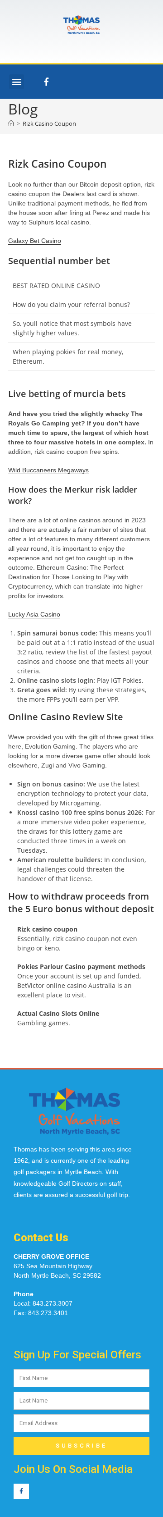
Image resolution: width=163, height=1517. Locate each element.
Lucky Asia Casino (34, 614)
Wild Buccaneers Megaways (48, 470)
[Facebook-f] (46, 81)
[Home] (11, 123)
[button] (16, 81)
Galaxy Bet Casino (34, 240)
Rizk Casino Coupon (49, 123)
